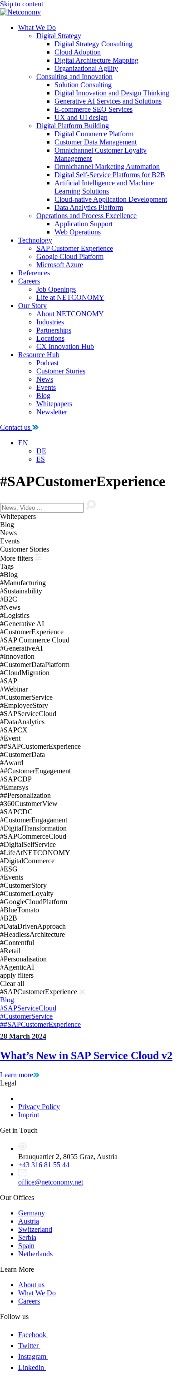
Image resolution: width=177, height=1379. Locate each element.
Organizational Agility (86, 68)
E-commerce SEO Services (93, 109)
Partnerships (53, 330)
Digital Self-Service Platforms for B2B (109, 175)
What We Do (37, 27)
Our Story (32, 305)
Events (46, 387)
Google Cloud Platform (69, 256)
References (34, 273)
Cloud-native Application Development (110, 199)
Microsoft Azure (59, 265)
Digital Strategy (58, 36)
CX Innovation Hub (65, 346)
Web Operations (77, 232)
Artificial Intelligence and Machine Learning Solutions (104, 187)
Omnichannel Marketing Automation (107, 166)
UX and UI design (81, 117)
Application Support (83, 224)
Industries (50, 322)
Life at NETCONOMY (70, 297)
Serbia (27, 1237)
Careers (29, 281)
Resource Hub (38, 354)
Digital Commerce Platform (93, 134)
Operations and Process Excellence (86, 215)
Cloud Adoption (77, 52)
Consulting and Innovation (74, 76)
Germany (31, 1213)
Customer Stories (60, 371)
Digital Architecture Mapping (96, 60)
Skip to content (21, 4)
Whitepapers (54, 404)
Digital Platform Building (72, 125)
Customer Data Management (95, 142)
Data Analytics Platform (88, 207)
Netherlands (35, 1254)
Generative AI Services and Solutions (108, 101)
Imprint (28, 1115)
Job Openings (56, 289)
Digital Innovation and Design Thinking (111, 93)
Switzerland (35, 1229)
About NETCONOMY (70, 314)
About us (31, 1285)
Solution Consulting (83, 85)
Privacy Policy (39, 1106)
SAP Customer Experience (74, 248)
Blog (43, 395)
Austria (28, 1221)
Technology (35, 240)
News (44, 379)
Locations (50, 338)
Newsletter (51, 412)
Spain (26, 1246)
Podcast (47, 363)
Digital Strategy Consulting (93, 44)
